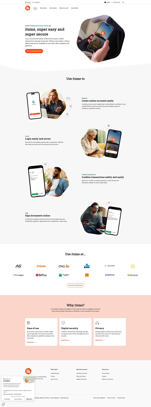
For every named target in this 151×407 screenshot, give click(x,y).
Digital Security (55, 373)
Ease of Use (54, 379)
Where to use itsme (107, 379)
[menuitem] (115, 2)
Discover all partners (75, 285)
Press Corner (105, 373)
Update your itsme (81, 379)
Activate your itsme (81, 373)
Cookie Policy (121, 398)
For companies (36, 2)
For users (28, 2)
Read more (30, 342)
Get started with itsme (34, 51)
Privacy (53, 376)
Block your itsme (81, 376)
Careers (104, 376)
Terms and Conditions (99, 398)
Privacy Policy (111, 398)
